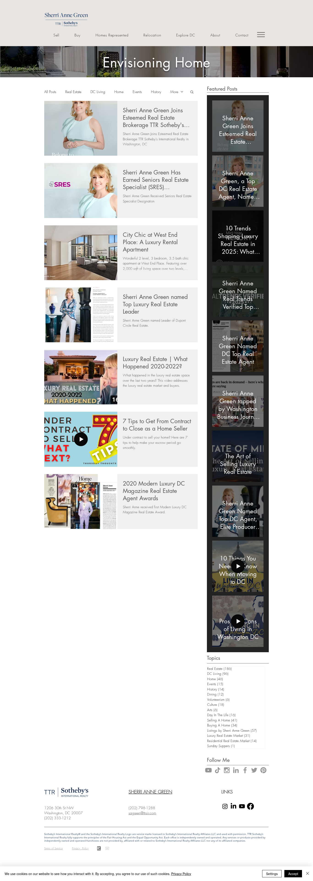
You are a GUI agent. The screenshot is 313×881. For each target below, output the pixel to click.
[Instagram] (225, 806)
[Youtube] (242, 806)
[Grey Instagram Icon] (227, 770)
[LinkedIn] (233, 806)
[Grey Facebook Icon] (245, 770)
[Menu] (261, 34)
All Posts (50, 91)
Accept (293, 873)
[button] (192, 92)
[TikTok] (218, 770)
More (174, 91)
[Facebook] (250, 806)
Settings (272, 873)
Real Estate (73, 91)
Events (137, 91)
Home (119, 91)
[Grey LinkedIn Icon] (236, 770)
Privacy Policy (181, 873)
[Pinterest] (263, 770)
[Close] (307, 873)
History (156, 91)
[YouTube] (208, 770)
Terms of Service (53, 848)
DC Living (98, 91)
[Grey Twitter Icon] (254, 770)
